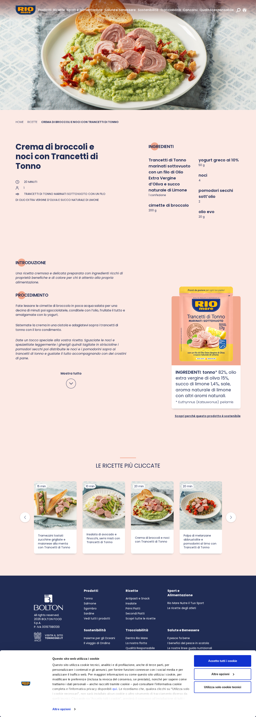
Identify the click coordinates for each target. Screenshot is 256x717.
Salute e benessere (120, 10)
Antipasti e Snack (138, 598)
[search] (238, 10)
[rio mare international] (244, 10)
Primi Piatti (133, 608)
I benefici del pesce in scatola (188, 643)
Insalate (131, 603)
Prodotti (44, 10)
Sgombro (90, 608)
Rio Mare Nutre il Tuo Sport (185, 603)
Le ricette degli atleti (181, 608)
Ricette (59, 10)
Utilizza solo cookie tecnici (222, 687)
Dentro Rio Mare (137, 638)
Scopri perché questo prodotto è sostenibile (208, 415)
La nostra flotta (136, 643)
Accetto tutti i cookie (222, 661)
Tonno (88, 598)
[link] (244, 10)
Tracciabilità (170, 10)
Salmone (90, 603)
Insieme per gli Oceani (99, 638)
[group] (55, 517)
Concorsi (190, 10)
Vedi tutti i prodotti (97, 618)
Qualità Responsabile (140, 648)
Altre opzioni (61, 709)
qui (114, 689)
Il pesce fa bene (178, 638)
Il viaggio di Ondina (97, 643)
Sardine (89, 613)
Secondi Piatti (135, 613)
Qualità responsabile (217, 10)
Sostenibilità (148, 10)
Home (20, 122)
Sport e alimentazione (85, 10)
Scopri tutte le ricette (141, 618)
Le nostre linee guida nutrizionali (189, 648)
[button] (231, 517)
